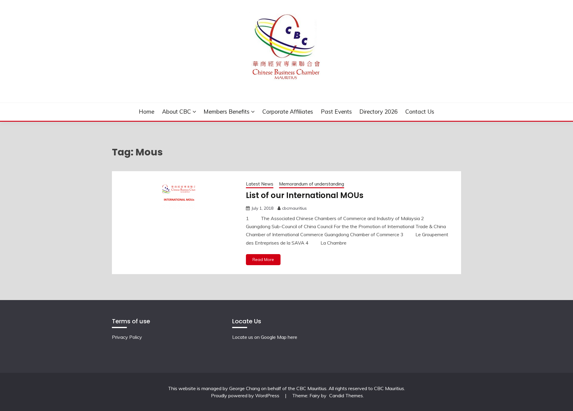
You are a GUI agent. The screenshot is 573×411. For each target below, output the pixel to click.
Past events (336, 111)
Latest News (259, 184)
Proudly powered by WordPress (246, 395)
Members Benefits (226, 111)
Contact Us (419, 111)
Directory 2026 (378, 111)
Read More (263, 259)
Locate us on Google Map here (264, 337)
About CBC (176, 111)
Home (146, 111)
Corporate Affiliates (287, 111)
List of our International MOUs (304, 195)
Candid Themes (346, 395)
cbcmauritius (294, 208)
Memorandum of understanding (311, 184)
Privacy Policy (127, 337)
